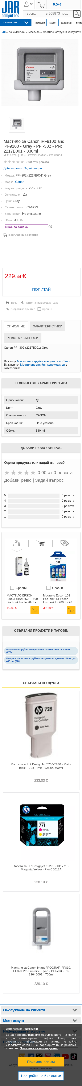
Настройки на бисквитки (41, 1076)
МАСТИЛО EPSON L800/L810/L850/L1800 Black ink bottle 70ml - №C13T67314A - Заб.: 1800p (22, 599)
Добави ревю (13, 168)
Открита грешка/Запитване (42, 302)
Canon (19, 182)
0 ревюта (42, 162)
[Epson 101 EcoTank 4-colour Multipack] (59, 581)
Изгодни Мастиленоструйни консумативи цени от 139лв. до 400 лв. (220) (40, 659)
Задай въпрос (33, 168)
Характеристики (47, 326)
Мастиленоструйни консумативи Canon (44, 361)
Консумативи (17, 32)
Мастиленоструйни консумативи (42, 364)
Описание (16, 326)
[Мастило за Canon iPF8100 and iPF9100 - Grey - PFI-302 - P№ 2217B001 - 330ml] (40, 77)
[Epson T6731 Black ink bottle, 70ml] (22, 581)
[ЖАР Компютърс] (10, 9)
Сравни (47, 309)
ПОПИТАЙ (41, 289)
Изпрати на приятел (23, 309)
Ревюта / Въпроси (22, 338)
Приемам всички (41, 1062)
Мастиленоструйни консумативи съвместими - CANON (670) (38, 651)
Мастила (34, 32)
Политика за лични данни (39, 1048)
